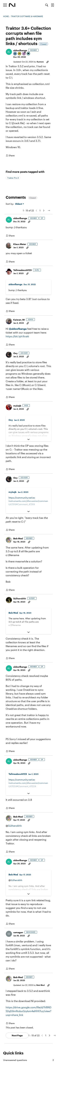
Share (10, 155)
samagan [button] (18, 932)
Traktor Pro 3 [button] (13, 178)
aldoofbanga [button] (20, 50)
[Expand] (28, 439)
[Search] (47, 5)
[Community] (12, 5)
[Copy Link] (47, 61)
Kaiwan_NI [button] (19, 319)
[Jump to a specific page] (48, 210)
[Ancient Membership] (24, 53)
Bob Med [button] (18, 538)
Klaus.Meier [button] (19, 244)
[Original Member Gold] (20, 53)
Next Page (17, 1035)
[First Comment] (28, 53)
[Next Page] (43, 210)
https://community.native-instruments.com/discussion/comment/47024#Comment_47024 (28, 783)
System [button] (40, 62)
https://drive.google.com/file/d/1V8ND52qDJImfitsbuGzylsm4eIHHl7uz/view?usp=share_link (28, 1011)
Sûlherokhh (15, 825)
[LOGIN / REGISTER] (52, 5)
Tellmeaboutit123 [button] (22, 270)
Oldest (19, 203)
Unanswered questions (28, 1060)
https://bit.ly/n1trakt (17, 336)
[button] (9, 52)
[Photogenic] (15, 53)
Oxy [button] (15, 353)
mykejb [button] (17, 405)
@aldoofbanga (18, 328)
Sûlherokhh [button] (19, 598)
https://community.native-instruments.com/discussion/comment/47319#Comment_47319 (28, 501)
